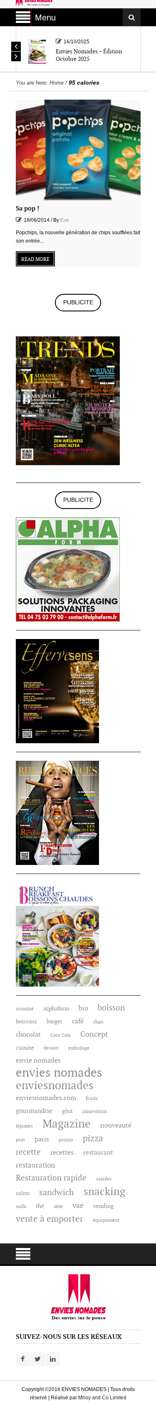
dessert (51, 1048)
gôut (67, 1111)
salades (103, 1179)
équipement (106, 1220)
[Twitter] (38, 1359)
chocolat (28, 1035)
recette (28, 1152)
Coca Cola (60, 1035)
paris (42, 1139)
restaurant (98, 1152)
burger (54, 1021)
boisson (111, 1008)
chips (98, 1022)
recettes (62, 1153)
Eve (64, 220)
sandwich (56, 1192)
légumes (24, 1126)
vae (78, 1206)
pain (20, 1140)
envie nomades (38, 1061)
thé (40, 1206)
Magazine (66, 1124)
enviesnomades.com (46, 1098)
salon (23, 1193)
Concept (94, 1034)
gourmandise (34, 1111)
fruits (92, 1098)
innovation (94, 1111)
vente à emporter (49, 1219)
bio (83, 1009)
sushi (21, 1206)
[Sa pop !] (78, 150)
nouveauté (115, 1126)
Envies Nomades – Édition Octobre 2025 (89, 55)
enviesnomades (55, 1086)
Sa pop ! (27, 209)
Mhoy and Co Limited (102, 1398)
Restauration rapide (51, 1178)
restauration (35, 1165)
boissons (26, 1022)
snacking (104, 1192)
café (78, 1021)
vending (103, 1206)
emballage (78, 1048)
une (58, 1206)
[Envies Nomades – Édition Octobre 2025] (37, 51)
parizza (66, 1140)
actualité (25, 1009)
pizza (93, 1139)
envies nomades (59, 1073)
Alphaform (56, 1008)
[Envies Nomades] (78, 1297)
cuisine (25, 1048)
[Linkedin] (53, 1359)
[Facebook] (23, 1359)
